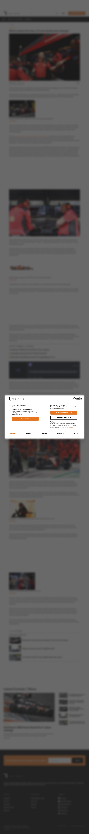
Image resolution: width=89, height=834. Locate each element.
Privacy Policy (69, 427)
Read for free (25, 419)
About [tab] (76, 433)
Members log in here (64, 418)
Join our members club (64, 413)
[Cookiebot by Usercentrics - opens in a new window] (74, 398)
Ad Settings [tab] (60, 433)
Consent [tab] (13, 433)
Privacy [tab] (28, 433)
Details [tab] (44, 433)
